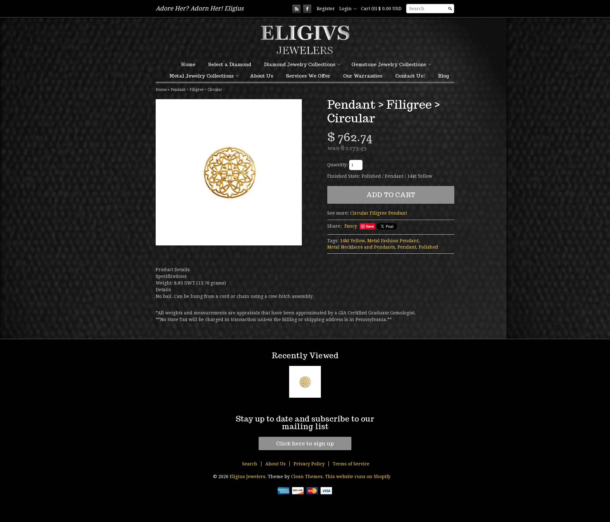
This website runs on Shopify (357, 476)
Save (370, 226)
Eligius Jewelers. (249, 476)
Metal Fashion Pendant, (393, 240)
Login (345, 8)
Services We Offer (308, 76)
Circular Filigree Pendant (378, 213)
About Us (261, 76)
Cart (381, 8)
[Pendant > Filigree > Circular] (229, 172)
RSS (296, 8)
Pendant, (407, 247)
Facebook (307, 8)
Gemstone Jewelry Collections (388, 64)
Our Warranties (363, 76)
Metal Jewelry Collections (201, 76)
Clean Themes (306, 476)
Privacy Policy (309, 463)
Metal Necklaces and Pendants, (361, 247)
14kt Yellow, (353, 240)
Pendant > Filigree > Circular (196, 89)
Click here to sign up (305, 443)
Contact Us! (410, 76)
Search (416, 8)
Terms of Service (351, 463)
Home (188, 64)
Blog (443, 76)
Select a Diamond (229, 64)
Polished (428, 247)
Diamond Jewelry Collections (300, 64)
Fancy (350, 226)
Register (326, 8)
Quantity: (337, 164)
